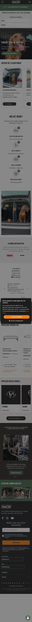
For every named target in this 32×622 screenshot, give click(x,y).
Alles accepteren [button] (16, 317)
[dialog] (16, 311)
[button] (16, 321)
